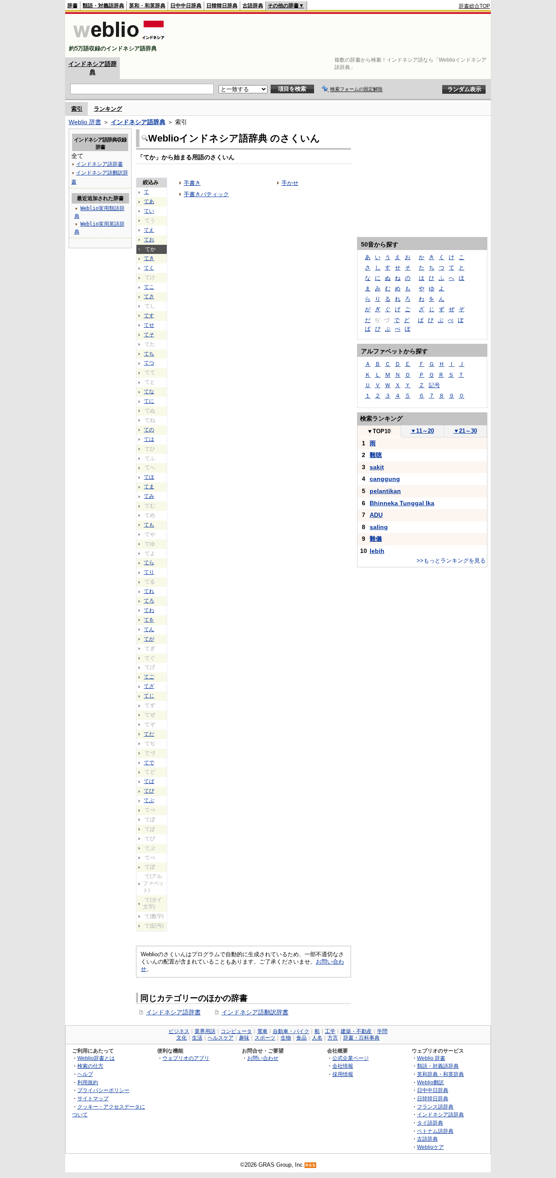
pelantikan (385, 490)
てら (149, 562)
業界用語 (205, 1031)
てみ (149, 496)
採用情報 (342, 1074)
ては (149, 439)
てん (149, 629)
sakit (377, 467)
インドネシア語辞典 (138, 121)
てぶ (149, 800)
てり (149, 572)
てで (149, 763)
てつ (149, 363)
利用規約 (87, 1082)
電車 (262, 1031)
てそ (149, 335)
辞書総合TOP (474, 6)
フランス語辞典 (435, 1106)
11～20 (422, 431)
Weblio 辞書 (85, 121)
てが (149, 639)
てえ (149, 230)
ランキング (108, 108)
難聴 (376, 454)
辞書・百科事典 (361, 1037)
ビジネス (179, 1031)
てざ (149, 686)
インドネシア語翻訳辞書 (255, 1012)
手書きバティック (206, 194)
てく (149, 268)
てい (149, 211)
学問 (382, 1031)
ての (149, 430)
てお (149, 240)
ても (149, 525)
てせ (149, 325)
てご (149, 677)
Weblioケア (430, 1147)
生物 (286, 1037)
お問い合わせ (262, 1058)
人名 (317, 1037)
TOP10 (379, 431)
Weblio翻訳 (430, 1082)
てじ (149, 696)
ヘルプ (85, 1074)
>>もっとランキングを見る (451, 560)
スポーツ (265, 1037)
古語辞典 (252, 5)
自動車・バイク (291, 1031)
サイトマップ (93, 1098)
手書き (192, 183)
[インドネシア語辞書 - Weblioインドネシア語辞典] (118, 41)
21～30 (465, 431)
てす (149, 316)
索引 (77, 108)
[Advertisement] (332, 35)
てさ (149, 296)
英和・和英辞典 (147, 5)
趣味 (244, 1037)
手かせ (289, 183)
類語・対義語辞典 (103, 5)
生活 (197, 1037)
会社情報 (342, 1066)
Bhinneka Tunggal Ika (402, 503)
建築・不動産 (356, 1031)
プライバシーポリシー (103, 1090)
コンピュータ (236, 1031)
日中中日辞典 (186, 5)
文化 (181, 1037)
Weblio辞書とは (96, 1058)
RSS (310, 1165)
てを (149, 620)
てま (149, 487)
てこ (149, 287)
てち (149, 354)
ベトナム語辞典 (435, 1131)
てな (149, 391)
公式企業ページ (350, 1058)
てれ (149, 591)
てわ (149, 610)
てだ (149, 734)
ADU (376, 514)
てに (149, 401)
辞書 (72, 5)
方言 (333, 1037)
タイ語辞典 (430, 1122)
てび (149, 791)
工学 (330, 1031)
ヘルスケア (221, 1037)
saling (379, 526)
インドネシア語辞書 (173, 1012)
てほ (149, 477)
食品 (301, 1037)
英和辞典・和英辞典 (440, 1074)
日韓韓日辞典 (222, 5)
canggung (385, 478)
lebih (377, 550)
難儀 (376, 538)
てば (149, 781)
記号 (434, 385)
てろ (149, 601)
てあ (149, 201)
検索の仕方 (90, 1066)
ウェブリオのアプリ (185, 1058)
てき (149, 258)
